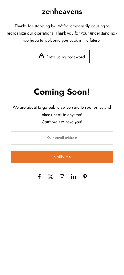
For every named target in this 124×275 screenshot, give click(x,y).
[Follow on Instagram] (62, 176)
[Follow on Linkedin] (73, 176)
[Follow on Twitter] (50, 176)
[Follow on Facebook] (39, 176)
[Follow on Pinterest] (85, 176)
